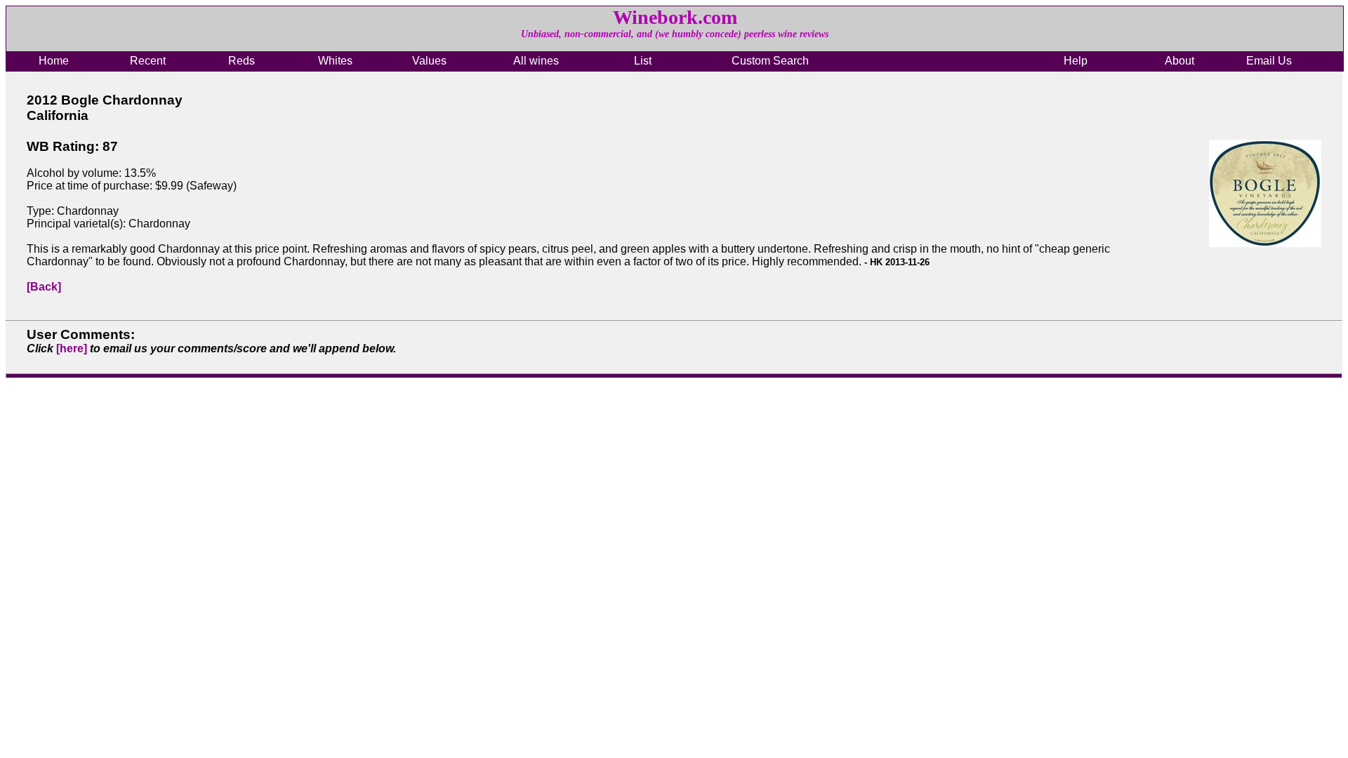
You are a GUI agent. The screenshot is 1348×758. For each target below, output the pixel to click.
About (1179, 61)
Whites (335, 61)
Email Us (1269, 61)
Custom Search (770, 61)
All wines (536, 61)
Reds (241, 61)
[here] (71, 348)
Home (54, 61)
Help (1076, 61)
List (643, 61)
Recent (148, 61)
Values (429, 61)
